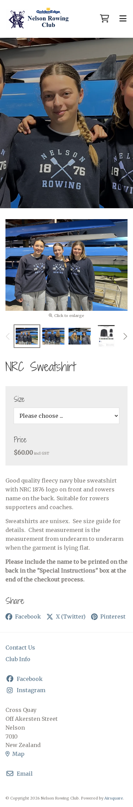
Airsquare (113, 798)
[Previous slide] (8, 336)
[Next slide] (125, 336)
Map (18, 753)
